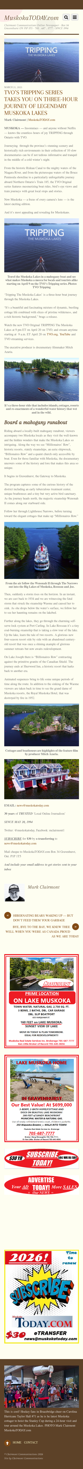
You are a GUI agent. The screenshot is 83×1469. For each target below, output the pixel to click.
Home (17, 1442)
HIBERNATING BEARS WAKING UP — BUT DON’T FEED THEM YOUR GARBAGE (40, 917)
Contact (31, 1442)
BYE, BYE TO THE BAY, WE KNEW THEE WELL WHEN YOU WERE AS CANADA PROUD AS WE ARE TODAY (42, 931)
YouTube (65, 334)
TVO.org (52, 334)
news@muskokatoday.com (33, 805)
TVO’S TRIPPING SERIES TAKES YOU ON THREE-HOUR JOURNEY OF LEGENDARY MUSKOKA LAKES (40, 102)
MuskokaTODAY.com (41, 120)
